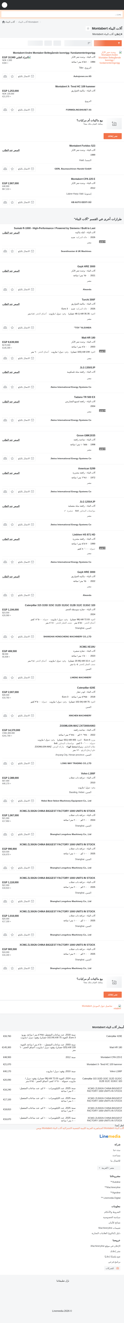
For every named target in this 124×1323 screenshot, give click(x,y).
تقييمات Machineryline (109, 1228)
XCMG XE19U (87, 647)
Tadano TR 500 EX (84, 397)
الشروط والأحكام (112, 1212)
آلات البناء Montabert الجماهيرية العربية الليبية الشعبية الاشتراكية (93, 1128)
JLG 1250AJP (87, 501)
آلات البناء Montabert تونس (49, 1128)
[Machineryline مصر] (102, 5)
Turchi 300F (88, 299)
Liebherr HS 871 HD (84, 534)
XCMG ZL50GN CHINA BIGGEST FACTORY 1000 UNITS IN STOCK (57, 811)
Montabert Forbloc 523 (82, 145)
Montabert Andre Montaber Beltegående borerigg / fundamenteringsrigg (54, 53)
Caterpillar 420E (86, 687)
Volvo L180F (88, 773)
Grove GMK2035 (86, 435)
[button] (4, 5)
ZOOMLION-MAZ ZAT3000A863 (77, 725)
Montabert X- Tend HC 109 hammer (75, 86)
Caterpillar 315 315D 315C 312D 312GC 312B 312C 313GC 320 (60, 605)
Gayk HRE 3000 (86, 266)
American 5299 (86, 468)
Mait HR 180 (88, 337)
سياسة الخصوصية (111, 1217)
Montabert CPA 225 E (83, 179)
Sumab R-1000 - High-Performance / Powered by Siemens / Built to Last (54, 228)
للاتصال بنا (115, 1160)
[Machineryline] (3, 22)
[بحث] (4, 14)
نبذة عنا (116, 1150)
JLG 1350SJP (87, 367)
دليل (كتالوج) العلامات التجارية (106, 1233)
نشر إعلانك (112, 136)
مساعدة (116, 1155)
